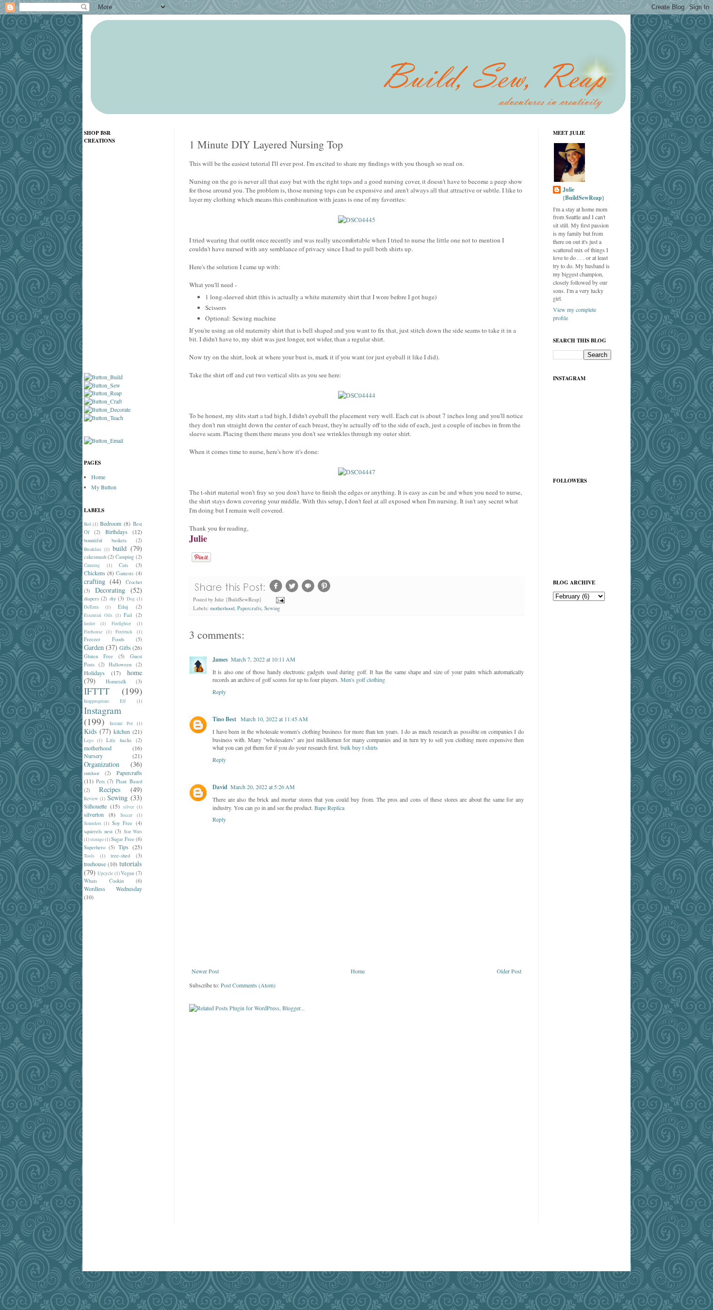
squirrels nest (98, 831)
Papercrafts (249, 608)
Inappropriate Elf (105, 701)
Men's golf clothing (362, 679)
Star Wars (133, 831)
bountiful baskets (105, 540)
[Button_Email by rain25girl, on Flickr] (103, 440)
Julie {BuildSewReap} (583, 194)
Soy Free (122, 823)
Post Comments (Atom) (248, 985)
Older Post (509, 971)
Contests (124, 573)
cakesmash (95, 556)
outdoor (91, 773)
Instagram (102, 710)
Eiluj (123, 606)
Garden (94, 647)
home (134, 672)
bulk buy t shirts (359, 747)
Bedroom (110, 523)
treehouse (95, 864)
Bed (87, 524)
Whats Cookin (104, 880)
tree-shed (120, 855)
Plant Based (129, 781)
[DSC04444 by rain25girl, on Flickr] (357, 395)
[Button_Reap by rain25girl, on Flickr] (103, 393)
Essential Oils (98, 615)
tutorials (130, 863)
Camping (124, 556)
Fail (128, 615)
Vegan (127, 873)
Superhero (94, 847)
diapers (91, 598)
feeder (89, 623)
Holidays (94, 673)
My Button (103, 487)
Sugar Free (122, 839)
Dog (131, 599)
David (219, 787)
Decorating (110, 590)
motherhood (222, 608)
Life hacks (118, 740)
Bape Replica (329, 807)
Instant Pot (121, 723)
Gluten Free (98, 656)
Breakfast (92, 549)
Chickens (94, 573)
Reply (219, 691)
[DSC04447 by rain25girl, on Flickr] (357, 472)
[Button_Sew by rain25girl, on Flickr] (102, 385)
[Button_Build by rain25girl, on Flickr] (103, 377)
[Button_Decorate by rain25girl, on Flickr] (107, 409)
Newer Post (205, 971)
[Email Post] (280, 599)
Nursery (93, 756)
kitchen (121, 731)
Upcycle (105, 873)
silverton (94, 814)
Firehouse (93, 632)
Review (91, 798)
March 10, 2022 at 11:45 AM (274, 719)
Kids (90, 731)
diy (113, 598)
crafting (94, 581)
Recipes (110, 789)
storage (97, 839)
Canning (92, 565)
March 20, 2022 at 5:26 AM (262, 787)
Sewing (272, 608)
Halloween (120, 664)
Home (358, 971)
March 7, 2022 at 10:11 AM (263, 659)
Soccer (126, 815)
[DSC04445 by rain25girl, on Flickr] (357, 219)
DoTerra (91, 607)
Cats (123, 565)
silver (128, 807)
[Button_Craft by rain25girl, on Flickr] (103, 401)
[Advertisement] (123, 1061)
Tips (123, 847)
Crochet (134, 582)
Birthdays (116, 531)
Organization (101, 764)
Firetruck (123, 632)
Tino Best (225, 719)
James (220, 659)
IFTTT (97, 691)
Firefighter (121, 623)
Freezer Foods (104, 639)
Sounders (92, 823)
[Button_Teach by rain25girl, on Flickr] (103, 417)
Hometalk (116, 681)
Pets (100, 781)
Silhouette (95, 806)
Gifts (125, 647)
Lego (89, 740)
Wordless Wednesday (113, 888)
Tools (89, 856)
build (120, 548)
